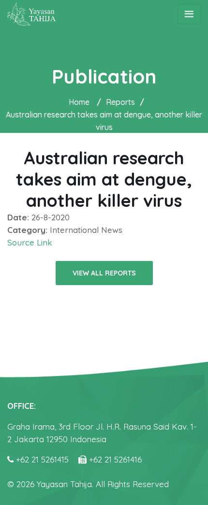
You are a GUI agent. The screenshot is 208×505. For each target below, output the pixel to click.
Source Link (29, 242)
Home (79, 102)
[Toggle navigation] (189, 14)
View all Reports (104, 273)
